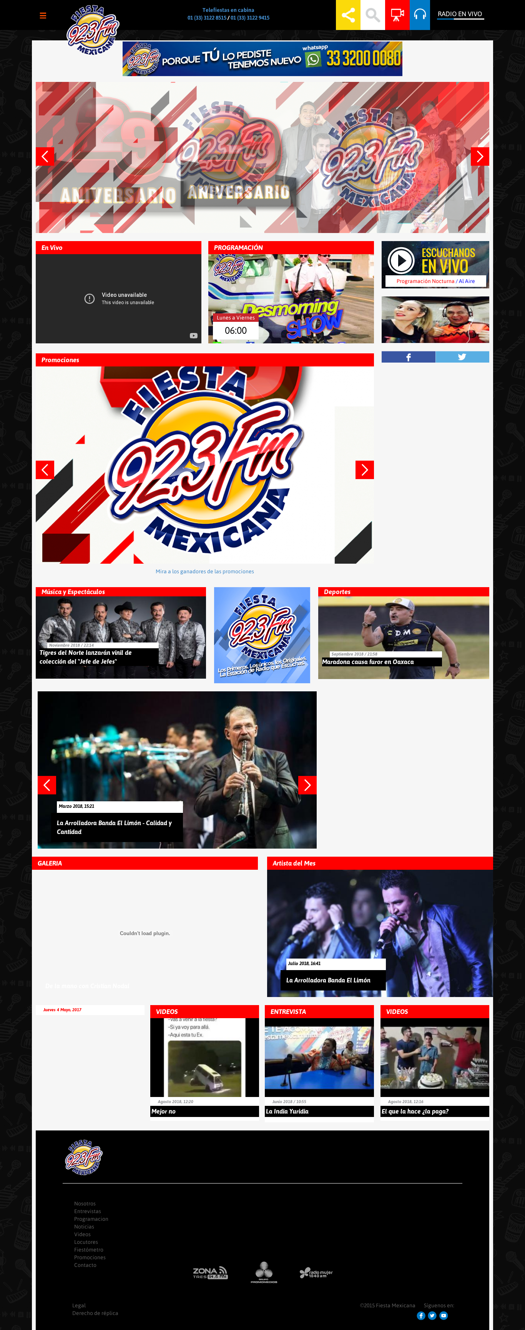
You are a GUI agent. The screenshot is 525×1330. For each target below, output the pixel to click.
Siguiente (485, 161)
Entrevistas (87, 1211)
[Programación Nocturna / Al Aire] (435, 258)
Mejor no (163, 1111)
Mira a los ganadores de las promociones (205, 571)
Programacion (91, 1219)
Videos (82, 1234)
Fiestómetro (88, 1250)
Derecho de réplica (95, 1313)
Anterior (50, 161)
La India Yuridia (287, 1111)
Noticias (84, 1226)
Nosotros (85, 1203)
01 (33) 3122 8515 (207, 18)
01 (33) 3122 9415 (250, 18)
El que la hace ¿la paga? (415, 1111)
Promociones (90, 1257)
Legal (79, 1305)
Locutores (86, 1242)
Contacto (85, 1265)
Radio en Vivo (460, 14)
